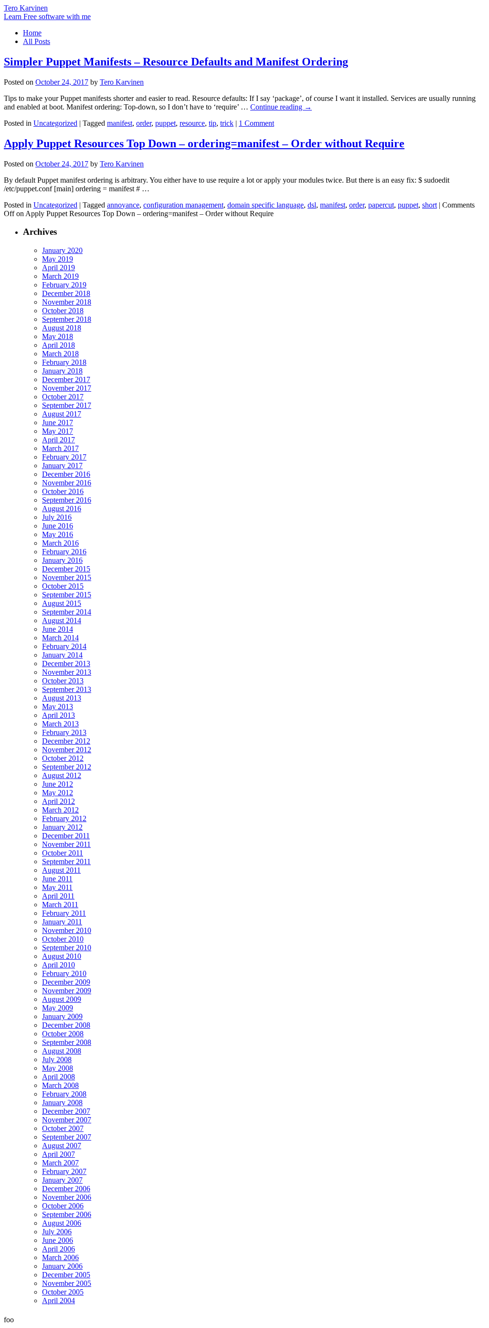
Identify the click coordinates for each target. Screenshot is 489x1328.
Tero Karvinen (26, 8)
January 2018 (62, 371)
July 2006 (57, 1232)
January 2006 (62, 1266)
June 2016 (57, 526)
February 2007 (64, 1171)
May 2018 (57, 336)
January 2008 (62, 1102)
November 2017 (66, 388)
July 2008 (57, 1059)
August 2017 (61, 414)
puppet (165, 123)
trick (227, 123)
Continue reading (281, 107)
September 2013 (66, 689)
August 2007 (61, 1145)
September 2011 (66, 861)
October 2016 (63, 491)
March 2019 (60, 276)
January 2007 (62, 1180)
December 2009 (66, 982)
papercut (381, 205)
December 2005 (66, 1275)
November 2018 (66, 302)
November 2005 (66, 1283)
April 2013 (58, 715)
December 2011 (66, 836)
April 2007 (58, 1154)
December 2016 (66, 474)
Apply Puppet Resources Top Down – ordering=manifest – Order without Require (204, 143)
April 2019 (58, 267)
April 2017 (58, 440)
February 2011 (64, 913)
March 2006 (60, 1257)
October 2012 (63, 758)
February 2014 (64, 646)
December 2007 (66, 1111)
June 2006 (57, 1240)
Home (32, 33)
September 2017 (66, 405)
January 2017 (62, 465)
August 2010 (61, 956)
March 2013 (60, 724)
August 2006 (61, 1223)
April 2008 (58, 1077)
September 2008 (66, 1042)
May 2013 (57, 706)
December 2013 (66, 663)
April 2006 (58, 1249)
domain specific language (265, 205)
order (143, 123)
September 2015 (66, 595)
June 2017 (57, 422)
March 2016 (60, 543)
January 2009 (62, 1016)
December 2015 (66, 569)
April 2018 (58, 345)
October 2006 (63, 1206)
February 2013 (64, 732)
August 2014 (61, 620)
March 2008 (60, 1085)
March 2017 (60, 448)
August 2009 (61, 999)
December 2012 (66, 741)
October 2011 (62, 853)
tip (212, 123)
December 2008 (66, 1025)
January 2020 (62, 250)
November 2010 (66, 930)
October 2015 (63, 586)
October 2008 (63, 1034)
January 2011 (62, 922)
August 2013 (61, 698)
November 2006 (66, 1197)
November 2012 (66, 750)
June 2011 (57, 879)
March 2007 (60, 1163)
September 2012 (66, 767)
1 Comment (256, 123)
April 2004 (58, 1300)
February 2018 (64, 362)
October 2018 (63, 311)
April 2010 (58, 965)
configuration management (183, 205)
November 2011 (66, 844)
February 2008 (64, 1094)
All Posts (36, 41)
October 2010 (63, 939)
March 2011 (60, 904)
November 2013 (66, 672)
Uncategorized (55, 123)
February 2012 (64, 818)
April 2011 (58, 896)
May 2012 (57, 793)
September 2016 (66, 500)
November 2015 (66, 577)
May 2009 (57, 1008)
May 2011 (57, 887)
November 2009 (66, 991)
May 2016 (57, 534)
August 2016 (61, 509)
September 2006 (66, 1214)
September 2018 (66, 319)
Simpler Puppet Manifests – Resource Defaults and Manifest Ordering (176, 61)
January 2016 (62, 560)
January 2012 (62, 827)
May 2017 (57, 431)
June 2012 (57, 784)
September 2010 (66, 948)
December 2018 (66, 293)
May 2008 (57, 1068)
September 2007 (66, 1137)
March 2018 (60, 354)
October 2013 (63, 681)
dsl (312, 205)
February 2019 (64, 285)
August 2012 (61, 775)
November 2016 (66, 483)
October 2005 (63, 1292)
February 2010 (64, 973)
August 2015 (61, 603)
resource (192, 123)
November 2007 (66, 1120)
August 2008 (61, 1051)
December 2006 (66, 1189)
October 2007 (63, 1128)
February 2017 (64, 457)
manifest (119, 123)
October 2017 (63, 397)
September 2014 (66, 612)
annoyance (123, 205)
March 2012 (60, 810)
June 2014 (57, 629)
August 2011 (61, 870)
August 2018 (61, 328)
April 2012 (58, 801)
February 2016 (64, 552)
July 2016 (57, 517)
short (429, 205)
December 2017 (66, 379)
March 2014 (60, 638)
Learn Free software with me (47, 16)
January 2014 (62, 655)
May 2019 (57, 259)
